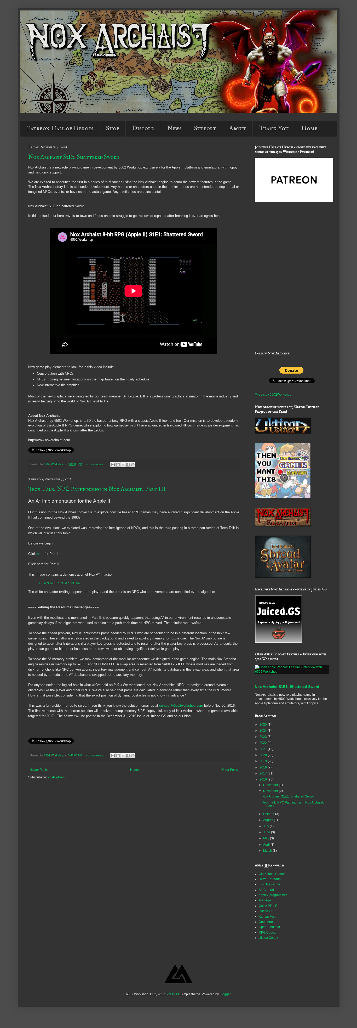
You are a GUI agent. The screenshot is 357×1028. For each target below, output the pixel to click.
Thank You (274, 129)
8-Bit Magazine (269, 884)
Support (205, 129)
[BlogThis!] (117, 464)
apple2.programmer (273, 895)
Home (309, 129)
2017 (264, 773)
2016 (264, 779)
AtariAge (265, 900)
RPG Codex (267, 932)
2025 (264, 724)
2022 (264, 743)
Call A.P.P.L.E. (268, 906)
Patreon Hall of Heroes (60, 129)
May (266, 838)
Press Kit (172, 994)
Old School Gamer (272, 874)
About (237, 129)
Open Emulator (269, 927)
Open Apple (267, 922)
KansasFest (267, 916)
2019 (264, 761)
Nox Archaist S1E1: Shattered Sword (73, 157)
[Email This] (113, 464)
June (267, 832)
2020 (264, 755)
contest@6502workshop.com (181, 705)
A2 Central (266, 890)
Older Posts (229, 770)
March (268, 850)
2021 (264, 749)
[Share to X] (122, 464)
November (271, 791)
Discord (143, 129)
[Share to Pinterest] (132, 464)
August (268, 820)
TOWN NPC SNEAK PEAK (59, 583)
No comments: (95, 464)
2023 (264, 737)
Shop (112, 129)
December (271, 785)
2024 (264, 730)
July (266, 826)
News (174, 129)
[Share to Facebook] (127, 464)
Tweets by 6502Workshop (273, 394)
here (40, 554)
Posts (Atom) (57, 777)
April (266, 844)
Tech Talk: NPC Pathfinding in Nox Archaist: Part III (97, 489)
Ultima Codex (268, 938)
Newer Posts (39, 770)
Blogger (225, 994)
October (269, 814)
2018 (264, 767)
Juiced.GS (266, 911)
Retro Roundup (270, 879)
